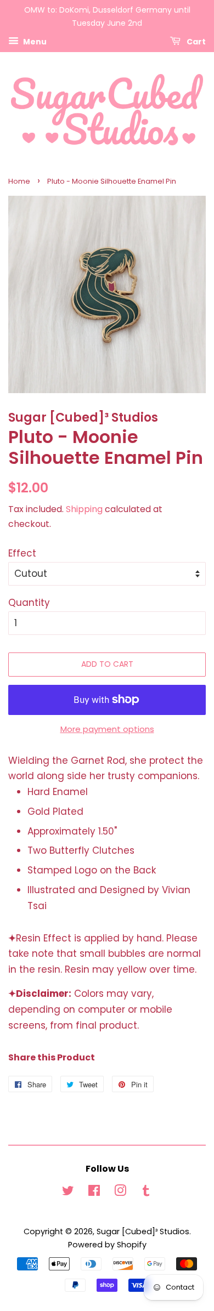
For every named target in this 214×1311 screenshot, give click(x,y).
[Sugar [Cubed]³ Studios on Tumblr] (146, 1192)
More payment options (107, 729)
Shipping (84, 509)
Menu (34, 41)
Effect (22, 553)
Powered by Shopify (107, 1244)
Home (19, 181)
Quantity (29, 602)
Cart (195, 41)
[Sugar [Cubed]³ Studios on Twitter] (68, 1192)
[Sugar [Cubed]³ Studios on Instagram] (120, 1192)
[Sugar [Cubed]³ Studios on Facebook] (94, 1192)
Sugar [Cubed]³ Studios (143, 1231)
